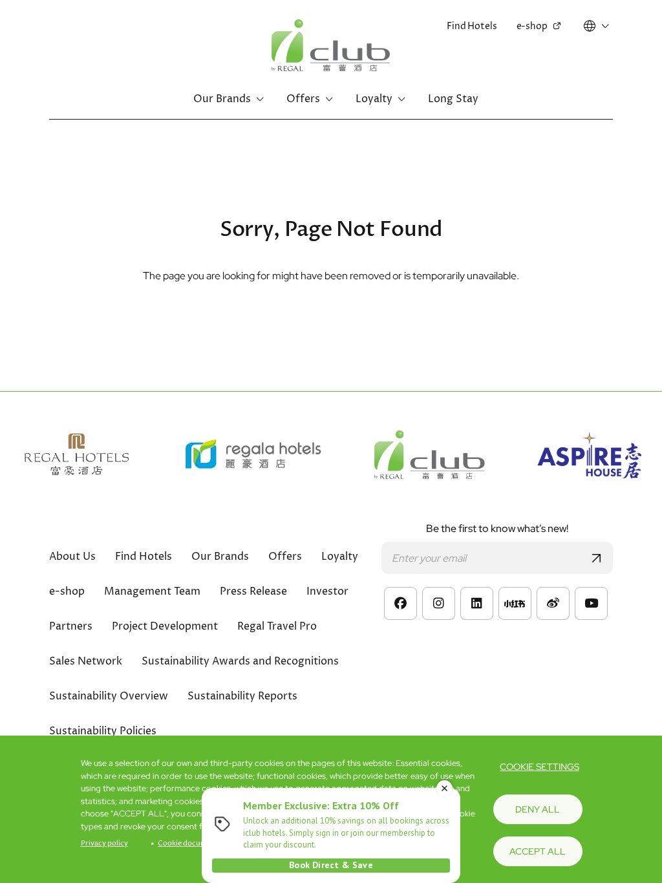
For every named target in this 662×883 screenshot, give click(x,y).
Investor (327, 591)
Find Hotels (471, 26)
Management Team (152, 591)
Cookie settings (539, 766)
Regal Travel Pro (277, 626)
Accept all (537, 851)
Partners (70, 626)
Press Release (253, 591)
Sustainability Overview (108, 696)
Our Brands (222, 99)
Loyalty (374, 99)
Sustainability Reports (242, 696)
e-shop (532, 26)
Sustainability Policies (102, 731)
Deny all (537, 809)
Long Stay (453, 99)
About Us (72, 556)
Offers (303, 99)
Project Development (165, 626)
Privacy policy (104, 843)
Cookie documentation (197, 843)
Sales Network (85, 661)
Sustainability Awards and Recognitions (240, 661)
